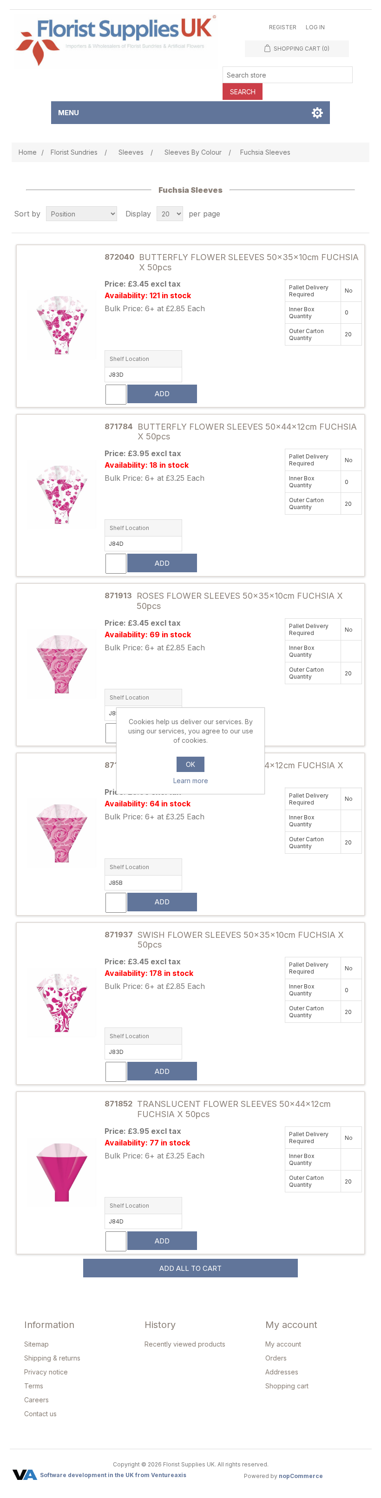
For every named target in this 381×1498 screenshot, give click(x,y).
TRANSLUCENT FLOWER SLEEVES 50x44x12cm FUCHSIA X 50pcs (234, 1109)
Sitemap (36, 1344)
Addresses (281, 1372)
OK (190, 764)
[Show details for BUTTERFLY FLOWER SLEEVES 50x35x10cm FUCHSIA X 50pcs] (62, 325)
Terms (33, 1386)
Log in (315, 27)
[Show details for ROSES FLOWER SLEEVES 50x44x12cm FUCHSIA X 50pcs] (62, 834)
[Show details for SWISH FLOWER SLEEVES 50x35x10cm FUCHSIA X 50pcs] (62, 1003)
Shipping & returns (52, 1358)
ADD (162, 393)
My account (283, 1344)
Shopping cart (287, 1386)
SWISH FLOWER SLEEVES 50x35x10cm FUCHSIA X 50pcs (241, 940)
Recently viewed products (185, 1344)
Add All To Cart (190, 1268)
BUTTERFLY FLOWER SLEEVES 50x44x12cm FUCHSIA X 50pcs (247, 432)
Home (28, 152)
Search (243, 92)
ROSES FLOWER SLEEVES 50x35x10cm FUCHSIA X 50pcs (240, 601)
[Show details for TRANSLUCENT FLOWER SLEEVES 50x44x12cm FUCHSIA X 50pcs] (62, 1173)
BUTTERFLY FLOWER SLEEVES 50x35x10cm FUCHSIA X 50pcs (249, 262)
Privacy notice (46, 1372)
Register (282, 27)
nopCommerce (301, 1475)
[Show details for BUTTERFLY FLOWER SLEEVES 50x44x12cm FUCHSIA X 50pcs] (62, 495)
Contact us (40, 1414)
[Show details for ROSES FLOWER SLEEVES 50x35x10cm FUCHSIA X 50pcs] (62, 664)
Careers (36, 1400)
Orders (276, 1358)
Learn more (190, 781)
